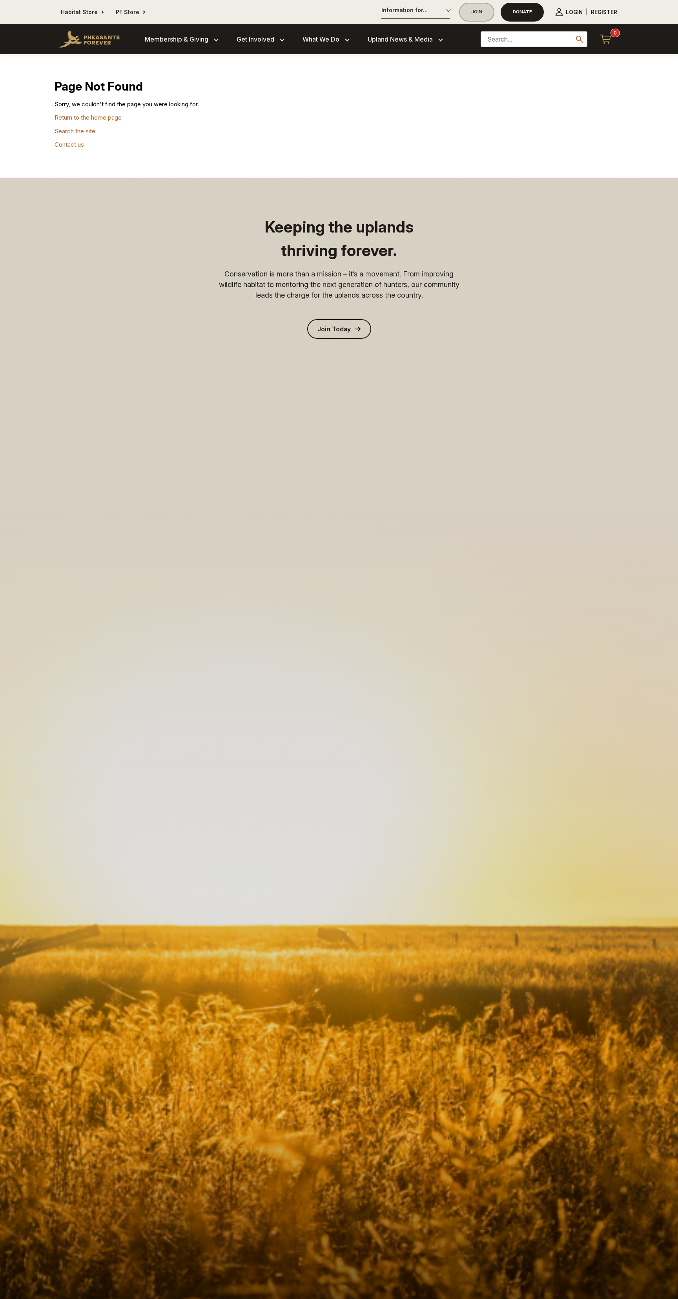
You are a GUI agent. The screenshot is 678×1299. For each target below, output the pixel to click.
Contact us (69, 144)
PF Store (127, 12)
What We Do (321, 39)
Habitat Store (79, 12)
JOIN (476, 12)
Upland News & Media (400, 39)
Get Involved (255, 39)
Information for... (404, 10)
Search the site (75, 131)
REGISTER (604, 12)
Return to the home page (88, 117)
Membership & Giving (176, 39)
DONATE (522, 12)
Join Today (334, 329)
